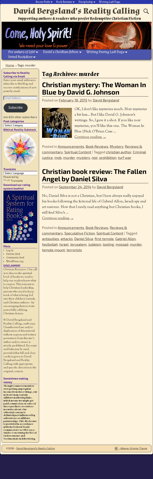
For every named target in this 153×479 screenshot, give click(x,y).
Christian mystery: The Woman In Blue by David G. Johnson (94, 88)
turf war (124, 157)
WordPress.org (14, 261)
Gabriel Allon (125, 239)
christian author (118, 152)
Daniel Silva (83, 239)
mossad (122, 244)
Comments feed (15, 257)
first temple (104, 239)
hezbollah (50, 244)
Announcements (71, 146)
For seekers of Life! (21, 52)
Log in (9, 250)
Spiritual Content (77, 152)
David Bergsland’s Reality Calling (76, 11)
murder (69, 157)
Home (10, 65)
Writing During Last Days (105, 52)
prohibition (107, 157)
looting (108, 244)
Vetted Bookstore (20, 57)
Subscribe (15, 107)
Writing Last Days (109, 2)
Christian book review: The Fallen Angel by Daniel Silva (94, 175)
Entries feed (13, 254)
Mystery (116, 146)
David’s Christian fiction (60, 52)
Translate (17, 180)
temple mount (53, 250)
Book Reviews (64, 2)
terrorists (74, 250)
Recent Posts (43, 2)
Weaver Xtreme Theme (133, 448)
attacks (67, 239)
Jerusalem (78, 244)
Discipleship (85, 2)
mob (58, 157)
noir (95, 157)
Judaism (94, 244)
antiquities (50, 239)
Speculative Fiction (79, 233)
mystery (83, 157)
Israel (64, 244)
